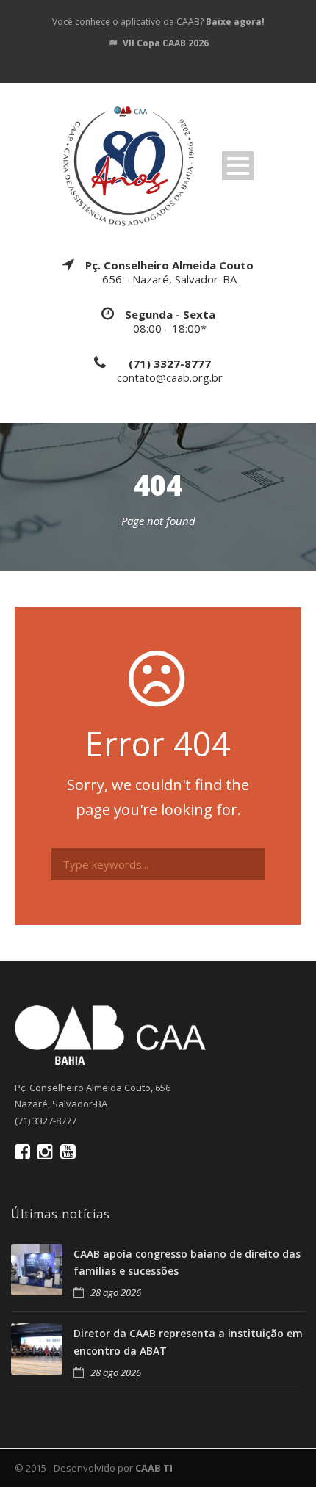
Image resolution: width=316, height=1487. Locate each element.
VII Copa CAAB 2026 (166, 43)
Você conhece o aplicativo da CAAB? (158, 21)
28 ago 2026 (115, 1292)
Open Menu (238, 165)
